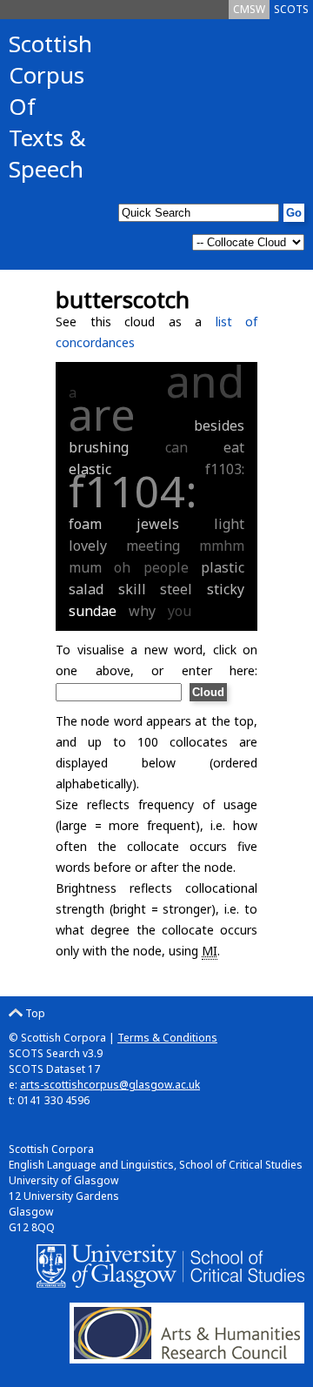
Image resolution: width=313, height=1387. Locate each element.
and (205, 381)
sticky (225, 589)
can (176, 447)
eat (233, 447)
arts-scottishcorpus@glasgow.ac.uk (110, 1084)
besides (219, 425)
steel (176, 589)
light (229, 523)
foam (85, 523)
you (179, 610)
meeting (153, 545)
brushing (99, 447)
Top (34, 1013)
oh (122, 567)
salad (86, 589)
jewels (158, 523)
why (142, 610)
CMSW (249, 9)
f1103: (224, 469)
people (166, 567)
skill (132, 589)
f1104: (133, 490)
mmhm (221, 545)
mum (85, 567)
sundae (93, 610)
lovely (88, 545)
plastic (222, 567)
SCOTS (291, 9)
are (102, 414)
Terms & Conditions (167, 1037)
